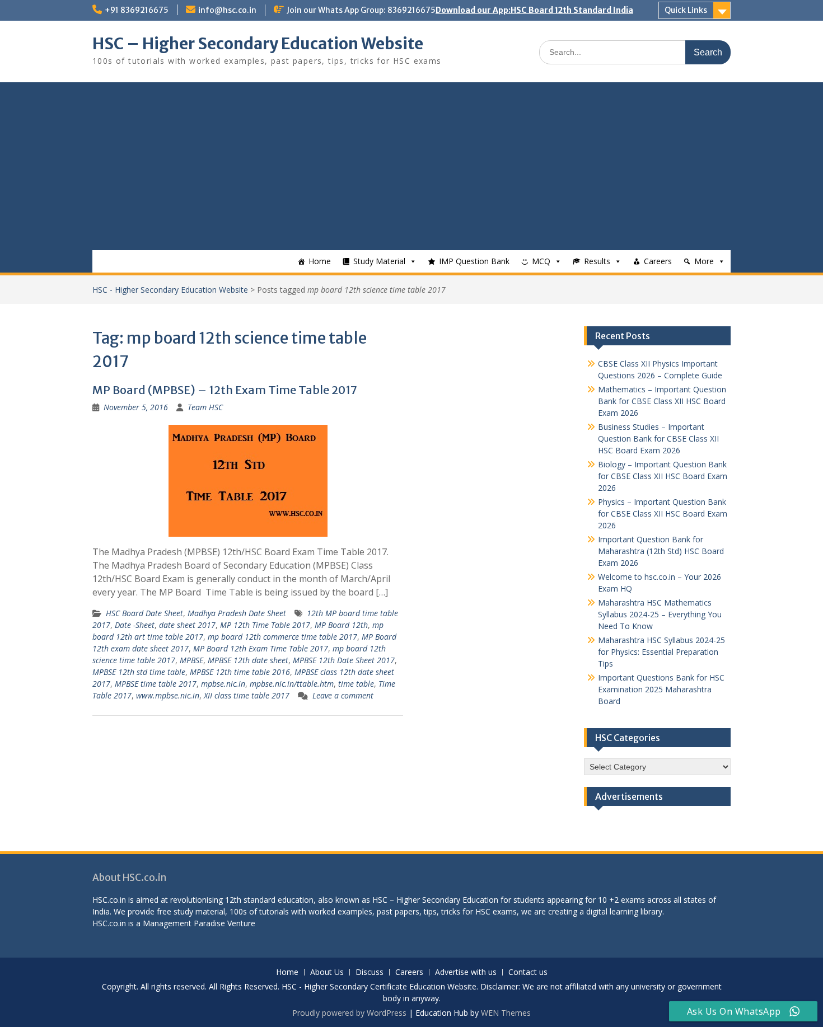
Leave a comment (342, 695)
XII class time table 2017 (246, 695)
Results (597, 261)
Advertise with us (466, 972)
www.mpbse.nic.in (167, 695)
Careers (658, 261)
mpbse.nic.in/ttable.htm (292, 683)
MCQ (541, 261)
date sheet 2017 (187, 625)
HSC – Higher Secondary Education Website (257, 44)
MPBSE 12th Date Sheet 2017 (344, 660)
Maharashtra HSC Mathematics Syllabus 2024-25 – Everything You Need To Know (660, 614)
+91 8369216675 (137, 10)
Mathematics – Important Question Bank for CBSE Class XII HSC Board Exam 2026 (662, 401)
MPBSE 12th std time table (138, 672)
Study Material (379, 261)
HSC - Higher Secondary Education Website (170, 289)
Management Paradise (184, 923)
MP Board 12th (341, 625)
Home (319, 261)
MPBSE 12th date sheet (248, 660)
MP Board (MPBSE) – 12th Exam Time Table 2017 (224, 390)
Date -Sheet (135, 625)
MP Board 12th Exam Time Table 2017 (260, 648)
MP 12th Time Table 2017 (265, 625)
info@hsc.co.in (227, 10)
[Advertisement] (411, 166)
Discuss (370, 972)
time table (356, 683)
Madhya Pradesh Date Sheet (237, 613)
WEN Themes (506, 1012)
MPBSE (191, 660)
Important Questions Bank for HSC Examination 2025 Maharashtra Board (661, 689)
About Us (327, 972)
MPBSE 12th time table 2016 (240, 672)
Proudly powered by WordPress (349, 1012)
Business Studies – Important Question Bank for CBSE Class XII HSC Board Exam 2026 (658, 438)
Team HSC (205, 407)
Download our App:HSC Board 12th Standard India (534, 10)
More (704, 261)
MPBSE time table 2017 (156, 683)
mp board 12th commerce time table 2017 (282, 636)
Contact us (528, 972)
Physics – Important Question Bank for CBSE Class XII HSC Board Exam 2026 (662, 513)
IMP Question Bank (474, 261)
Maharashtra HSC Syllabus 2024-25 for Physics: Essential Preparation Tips (661, 652)
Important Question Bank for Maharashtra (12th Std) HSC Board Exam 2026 (661, 551)
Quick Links (686, 10)
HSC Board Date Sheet (144, 613)
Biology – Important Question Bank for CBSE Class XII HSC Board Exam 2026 (662, 476)
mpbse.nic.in (223, 683)
